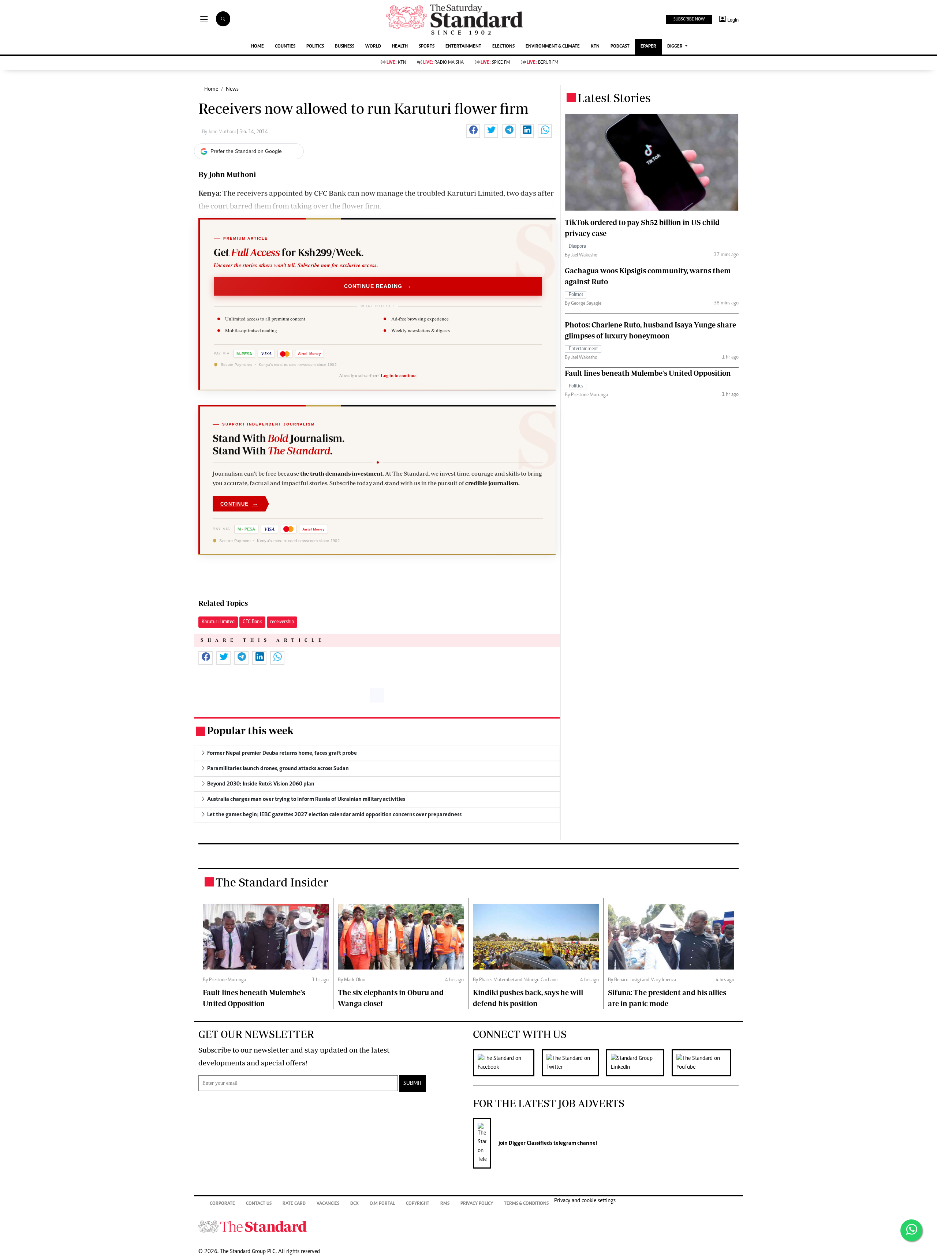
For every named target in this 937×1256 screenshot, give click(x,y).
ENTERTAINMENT (463, 46)
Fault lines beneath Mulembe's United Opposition (648, 373)
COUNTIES (285, 46)
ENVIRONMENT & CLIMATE (553, 46)
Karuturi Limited (218, 622)
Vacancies (328, 1203)
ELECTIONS (503, 46)
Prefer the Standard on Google (246, 151)
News (232, 89)
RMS (444, 1203)
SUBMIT (412, 1083)
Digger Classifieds (530, 1143)
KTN (595, 46)
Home (211, 89)
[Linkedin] (639, 1062)
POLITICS (315, 46)
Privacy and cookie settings (585, 1201)
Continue (239, 503)
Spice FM (495, 62)
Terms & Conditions (526, 1203)
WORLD (373, 46)
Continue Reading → (378, 286)
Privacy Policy (476, 1203)
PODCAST (620, 46)
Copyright (417, 1203)
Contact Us (259, 1203)
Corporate (222, 1203)
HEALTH (400, 46)
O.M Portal (382, 1203)
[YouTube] (705, 1062)
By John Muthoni (219, 132)
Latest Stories (614, 97)
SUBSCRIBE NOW (689, 19)
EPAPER (648, 46)
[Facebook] (507, 1062)
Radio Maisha (443, 62)
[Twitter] (574, 1062)
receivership (282, 622)
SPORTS (426, 46)
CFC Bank (252, 622)
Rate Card (294, 1203)
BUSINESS (344, 46)
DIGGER (675, 46)
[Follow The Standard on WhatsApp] (911, 1230)
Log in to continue (399, 375)
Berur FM (542, 62)
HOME (257, 46)
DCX (354, 1203)
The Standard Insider (272, 882)
